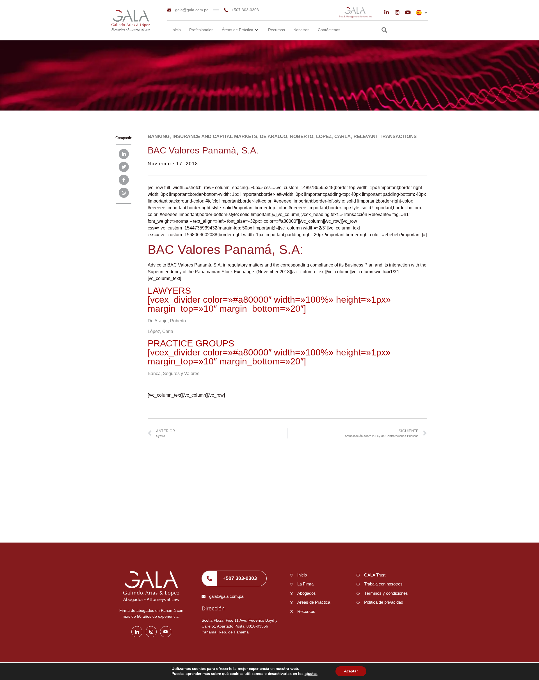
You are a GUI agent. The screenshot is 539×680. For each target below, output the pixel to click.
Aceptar (351, 671)
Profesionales (201, 29)
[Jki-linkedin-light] (136, 631)
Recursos (276, 29)
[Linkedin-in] (386, 12)
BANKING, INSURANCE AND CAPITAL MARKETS (202, 136)
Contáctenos (329, 29)
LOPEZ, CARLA (333, 136)
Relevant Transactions (385, 136)
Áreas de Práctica (237, 29)
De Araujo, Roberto (167, 320)
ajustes (311, 673)
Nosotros (301, 29)
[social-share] (124, 154)
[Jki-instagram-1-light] (151, 631)
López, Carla (160, 331)
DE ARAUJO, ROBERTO (286, 136)
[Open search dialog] (384, 30)
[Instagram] (397, 12)
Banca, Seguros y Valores (173, 373)
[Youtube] (407, 12)
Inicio (176, 29)
